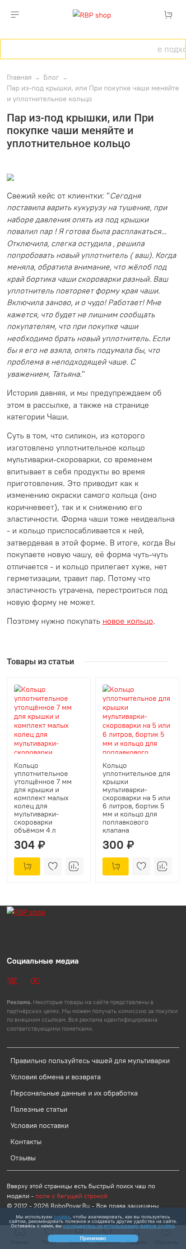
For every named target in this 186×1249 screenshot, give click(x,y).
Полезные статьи (38, 1109)
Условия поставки (39, 1125)
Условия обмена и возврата (55, 1076)
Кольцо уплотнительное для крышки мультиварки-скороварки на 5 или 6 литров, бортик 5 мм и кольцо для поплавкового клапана (136, 797)
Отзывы (23, 1157)
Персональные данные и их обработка (74, 1092)
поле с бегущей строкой (71, 1196)
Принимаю (93, 1238)
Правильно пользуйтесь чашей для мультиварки (90, 1060)
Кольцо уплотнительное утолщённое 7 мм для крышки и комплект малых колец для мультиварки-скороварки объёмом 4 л (43, 797)
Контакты (26, 1141)
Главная (19, 76)
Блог (51, 76)
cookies (62, 1216)
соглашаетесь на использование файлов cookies (118, 1225)
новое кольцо (127, 621)
